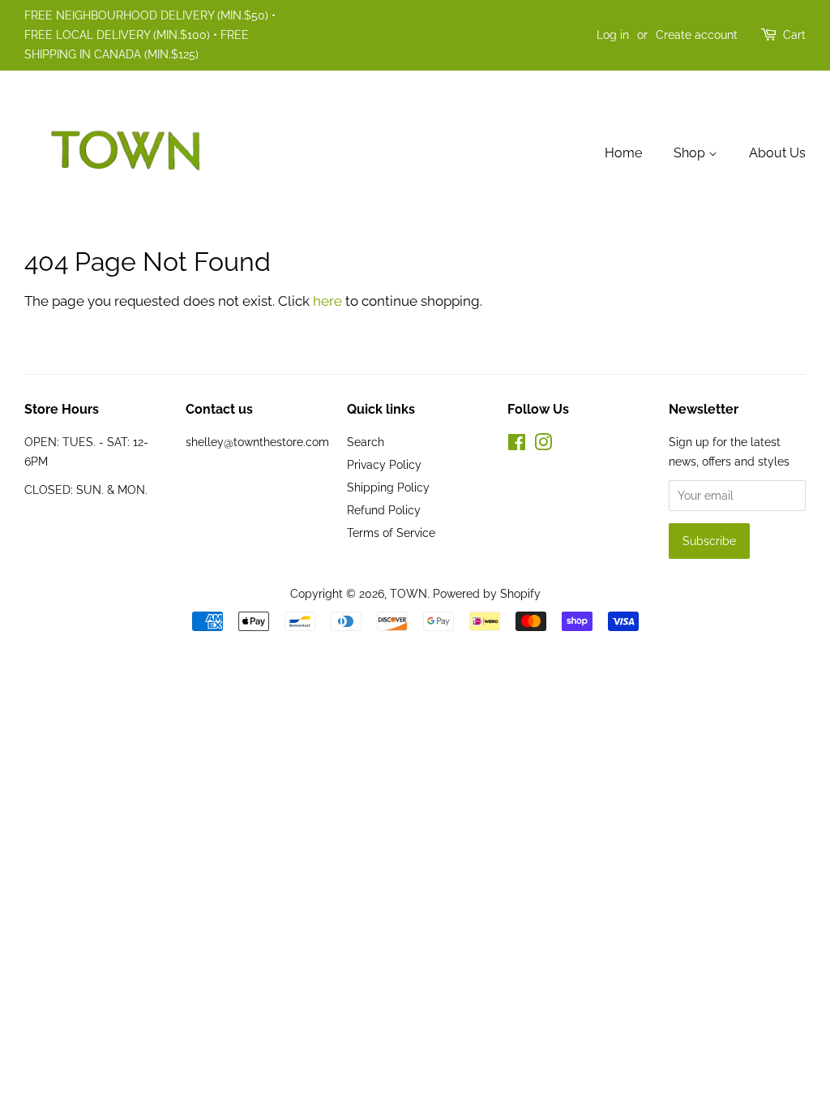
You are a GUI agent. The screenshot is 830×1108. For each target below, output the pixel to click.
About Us (777, 153)
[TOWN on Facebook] (516, 445)
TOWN (408, 593)
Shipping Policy (388, 487)
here (327, 301)
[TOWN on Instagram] (543, 445)
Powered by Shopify (487, 593)
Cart (794, 34)
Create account (697, 34)
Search (365, 442)
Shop (691, 153)
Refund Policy (384, 510)
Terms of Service (391, 532)
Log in (613, 34)
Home (623, 153)
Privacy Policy (384, 464)
